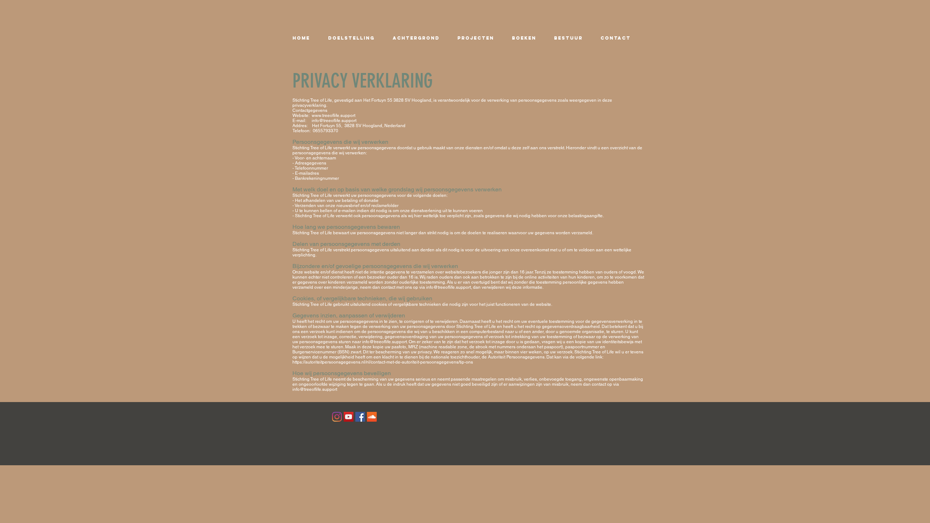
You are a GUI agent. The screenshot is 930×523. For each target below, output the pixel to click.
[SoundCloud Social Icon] (372, 417)
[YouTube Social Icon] (348, 417)
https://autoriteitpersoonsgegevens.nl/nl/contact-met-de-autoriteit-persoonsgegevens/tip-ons (382, 362)
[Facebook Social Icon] (360, 417)
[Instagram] (337, 417)
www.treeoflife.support (333, 115)
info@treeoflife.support (334, 120)
